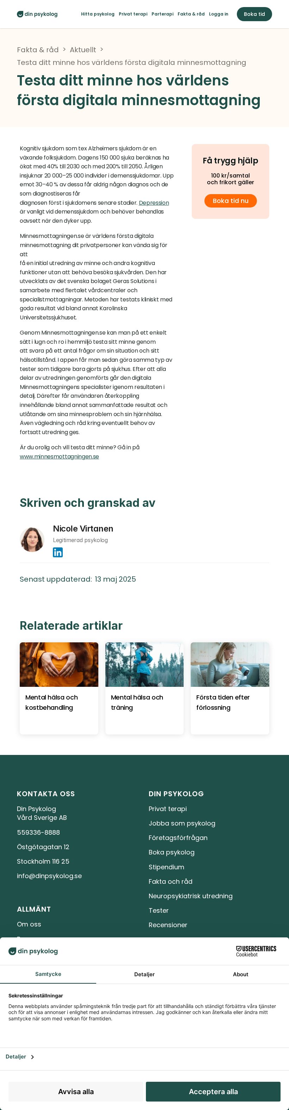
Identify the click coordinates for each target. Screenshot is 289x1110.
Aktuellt (83, 50)
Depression (154, 203)
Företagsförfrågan (178, 837)
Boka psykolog (172, 852)
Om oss (29, 924)
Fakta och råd (170, 881)
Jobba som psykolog (182, 823)
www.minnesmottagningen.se (59, 456)
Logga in (218, 14)
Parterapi (162, 14)
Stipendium (166, 867)
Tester (159, 910)
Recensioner (168, 924)
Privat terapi (133, 14)
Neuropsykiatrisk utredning (191, 896)
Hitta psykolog (98, 14)
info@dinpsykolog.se (49, 875)
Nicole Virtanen (83, 528)
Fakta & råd (191, 14)
